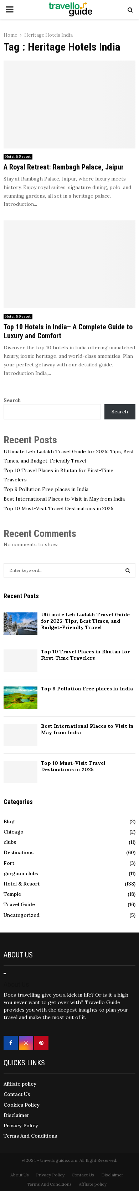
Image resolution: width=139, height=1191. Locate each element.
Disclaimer (17, 1115)
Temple (12, 894)
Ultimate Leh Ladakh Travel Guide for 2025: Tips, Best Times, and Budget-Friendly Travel (85, 621)
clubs (10, 842)
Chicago (14, 832)
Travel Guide (19, 904)
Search (12, 400)
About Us (19, 1174)
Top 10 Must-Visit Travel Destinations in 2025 (58, 508)
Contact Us (17, 1094)
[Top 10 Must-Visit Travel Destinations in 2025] (20, 772)
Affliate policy (20, 1084)
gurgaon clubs (21, 873)
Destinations (19, 852)
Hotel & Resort (18, 156)
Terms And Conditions (30, 1136)
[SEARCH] (127, 570)
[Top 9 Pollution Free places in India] (20, 697)
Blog (9, 821)
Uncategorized (22, 915)
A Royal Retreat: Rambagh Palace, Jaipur (64, 167)
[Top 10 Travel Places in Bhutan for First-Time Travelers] (20, 660)
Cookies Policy (22, 1105)
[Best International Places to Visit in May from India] (20, 735)
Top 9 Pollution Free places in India (46, 489)
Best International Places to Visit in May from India (64, 499)
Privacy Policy (21, 1125)
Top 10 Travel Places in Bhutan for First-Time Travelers (85, 654)
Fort (9, 863)
